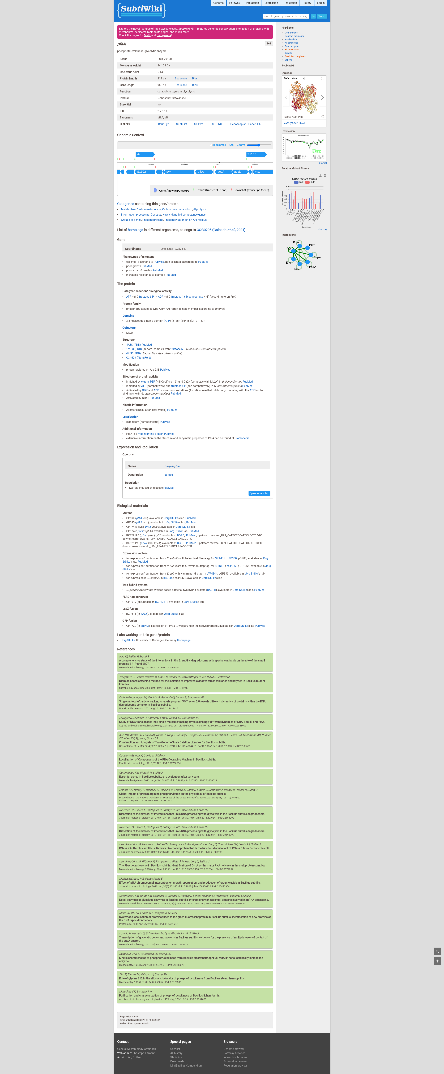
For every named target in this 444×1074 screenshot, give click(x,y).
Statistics (176, 1057)
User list (175, 1049)
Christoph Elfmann (144, 1053)
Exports (288, 59)
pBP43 (145, 625)
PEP (152, 381)
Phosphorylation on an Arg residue (185, 219)
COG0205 (204, 230)
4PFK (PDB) (133, 353)
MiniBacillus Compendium (186, 1065)
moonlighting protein (150, 433)
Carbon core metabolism (177, 209)
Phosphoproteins (152, 219)
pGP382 (232, 566)
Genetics (156, 214)
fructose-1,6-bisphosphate (187, 296)
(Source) (322, 163)
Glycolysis (199, 209)
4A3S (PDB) (133, 344)
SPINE (219, 558)
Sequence (181, 78)
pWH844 (212, 573)
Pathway (234, 3)
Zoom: (241, 145)
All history (176, 1053)
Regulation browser (235, 1065)
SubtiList (181, 124)
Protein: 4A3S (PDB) (294, 117)
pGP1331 (161, 602)
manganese (164, 35)
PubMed (159, 261)
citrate (145, 381)
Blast (195, 78)
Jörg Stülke (171, 518)
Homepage (183, 640)
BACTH (211, 590)
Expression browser (235, 1061)
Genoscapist (238, 124)
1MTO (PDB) (134, 349)
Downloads (177, 1061)
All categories (291, 42)
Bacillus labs (291, 39)
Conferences (291, 32)
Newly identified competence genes (184, 214)
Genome (218, 3)
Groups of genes (131, 219)
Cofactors (129, 327)
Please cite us (292, 49)
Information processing (135, 214)
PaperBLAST (256, 124)
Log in (321, 3)
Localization (130, 416)
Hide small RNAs (223, 145)
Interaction (252, 3)
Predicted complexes (295, 56)
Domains (128, 315)
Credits (288, 53)
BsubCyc (163, 124)
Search (322, 16)
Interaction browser (235, 1057)
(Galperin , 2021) (228, 230)
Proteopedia (242, 438)
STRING (217, 124)
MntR (147, 35)
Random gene (291, 46)
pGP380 (232, 558)
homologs (135, 230)
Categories (125, 204)
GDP (145, 390)
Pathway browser (234, 1053)
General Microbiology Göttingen (136, 1049)
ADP (160, 296)
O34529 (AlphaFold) (138, 357)
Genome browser (234, 1049)
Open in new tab (259, 493)
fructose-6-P (146, 296)
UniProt (198, 124)
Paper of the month (294, 36)
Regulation (290, 3)
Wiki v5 (185, 28)
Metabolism (128, 209)
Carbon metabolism (149, 209)
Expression (271, 3)
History (307, 3)
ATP (128, 296)
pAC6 (144, 613)
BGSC (180, 535)
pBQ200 (168, 578)
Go (313, 16)
